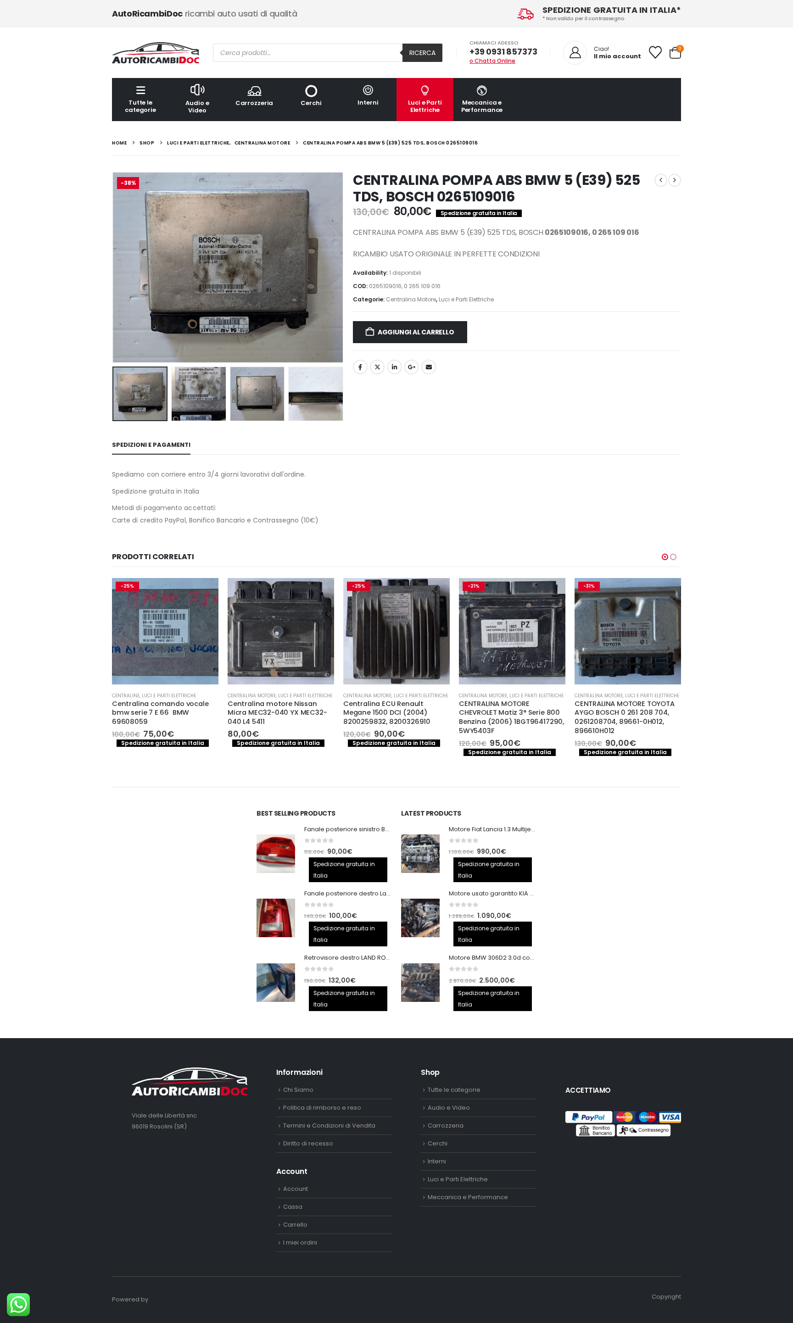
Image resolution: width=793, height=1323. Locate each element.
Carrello (295, 1224)
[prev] (660, 180)
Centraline (126, 695)
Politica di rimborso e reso (322, 1107)
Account (295, 1188)
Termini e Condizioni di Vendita (329, 1125)
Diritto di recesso (308, 1143)
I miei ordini (300, 1242)
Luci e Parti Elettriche (424, 106)
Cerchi (311, 103)
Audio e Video (197, 107)
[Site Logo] (155, 52)
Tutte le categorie (140, 106)
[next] (674, 180)
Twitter (377, 367)
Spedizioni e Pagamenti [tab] (151, 444)
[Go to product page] (281, 631)
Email (428, 367)
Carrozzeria (254, 103)
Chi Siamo (298, 1089)
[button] (114, 267)
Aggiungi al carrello (416, 332)
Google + (411, 367)
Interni (367, 102)
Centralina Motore (411, 299)
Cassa (292, 1206)
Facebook (360, 367)
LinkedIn (394, 367)
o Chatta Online (492, 61)
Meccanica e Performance (482, 106)
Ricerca (422, 52)
